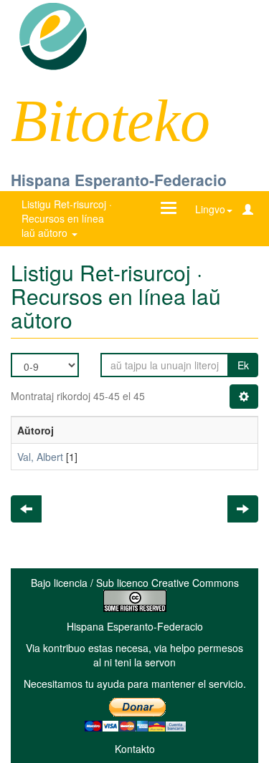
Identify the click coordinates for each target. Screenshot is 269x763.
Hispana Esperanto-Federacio (119, 179)
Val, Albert (40, 456)
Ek (243, 365)
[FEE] (53, 35)
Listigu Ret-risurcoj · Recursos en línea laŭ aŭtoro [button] (67, 218)
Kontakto (135, 749)
